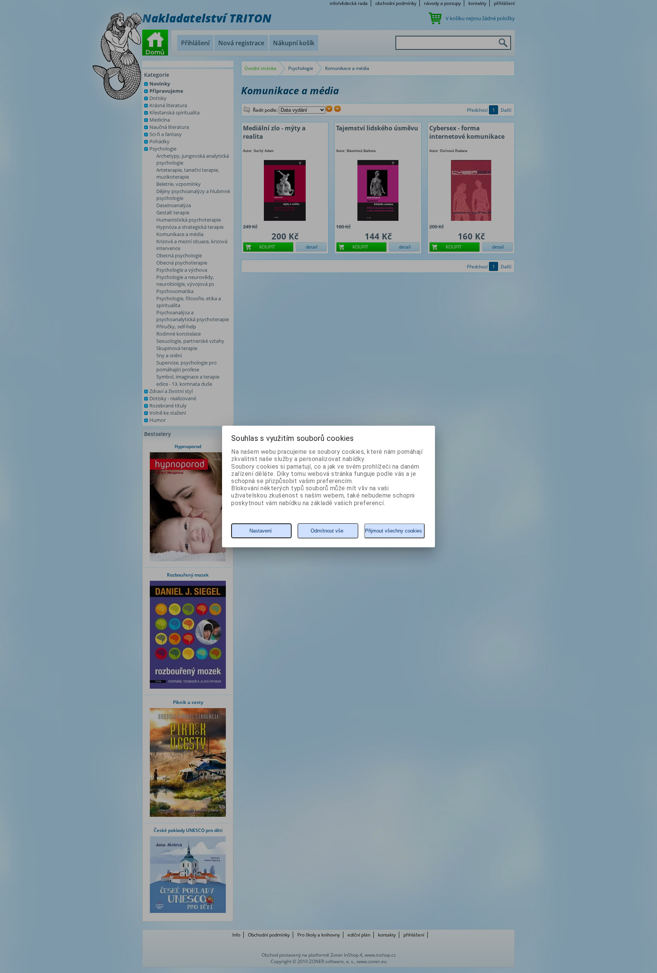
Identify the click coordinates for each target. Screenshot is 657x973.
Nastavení (260, 531)
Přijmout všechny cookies (393, 531)
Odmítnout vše (327, 531)
